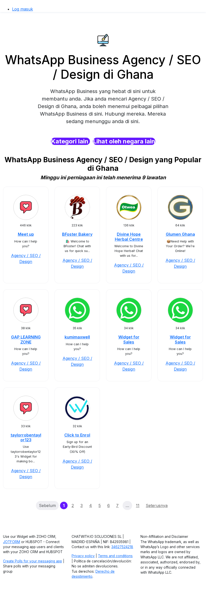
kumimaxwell (77, 336)
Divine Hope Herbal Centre (129, 236)
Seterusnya (157, 505)
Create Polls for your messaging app (32, 561)
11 (137, 505)
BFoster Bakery (77, 234)
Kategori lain (70, 141)
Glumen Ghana (180, 234)
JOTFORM (11, 542)
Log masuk (22, 9)
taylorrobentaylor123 (26, 437)
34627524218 (122, 547)
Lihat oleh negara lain (124, 141)
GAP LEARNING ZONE (26, 339)
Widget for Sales (128, 339)
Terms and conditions (115, 556)
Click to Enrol (77, 435)
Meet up (26, 234)
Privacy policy (83, 556)
